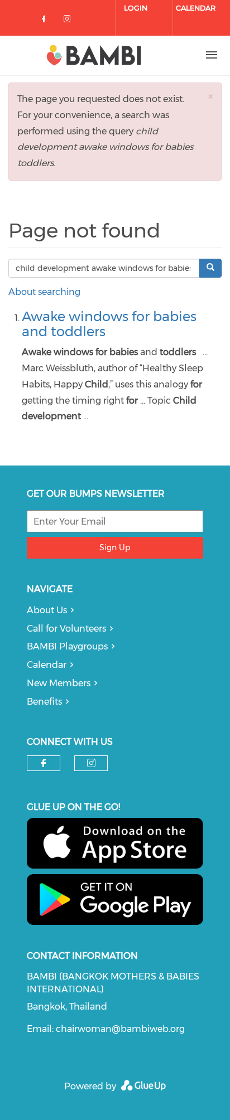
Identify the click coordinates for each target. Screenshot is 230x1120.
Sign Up (114, 547)
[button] (210, 96)
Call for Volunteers (66, 628)
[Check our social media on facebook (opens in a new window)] (45, 21)
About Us (47, 610)
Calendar (195, 7)
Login (135, 7)
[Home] (93, 55)
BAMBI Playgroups (67, 646)
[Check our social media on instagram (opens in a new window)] (69, 21)
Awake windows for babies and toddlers (109, 323)
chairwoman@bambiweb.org (120, 1029)
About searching (44, 292)
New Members (58, 683)
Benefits (44, 701)
